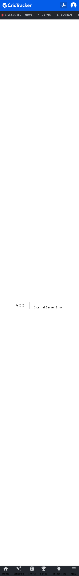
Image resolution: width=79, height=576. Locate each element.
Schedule (19, 573)
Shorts (32, 573)
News (28, 15)
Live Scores (13, 15)
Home (5, 573)
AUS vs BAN (64, 15)
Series (43, 573)
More (73, 573)
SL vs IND (44, 15)
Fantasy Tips (59, 573)
